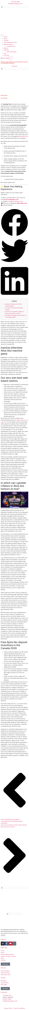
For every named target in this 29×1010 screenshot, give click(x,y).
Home (5, 37)
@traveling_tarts (23, 136)
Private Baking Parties (10, 42)
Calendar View (11, 46)
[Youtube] (10, 943)
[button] (14, 223)
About (5, 38)
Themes (6, 40)
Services (6, 50)
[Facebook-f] (7, 943)
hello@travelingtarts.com (15, 201)
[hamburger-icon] (2, 35)
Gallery (6, 48)
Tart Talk (6, 55)
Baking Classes (8, 44)
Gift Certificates (11, 52)
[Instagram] (3, 943)
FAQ (5, 53)
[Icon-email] (14, 943)
